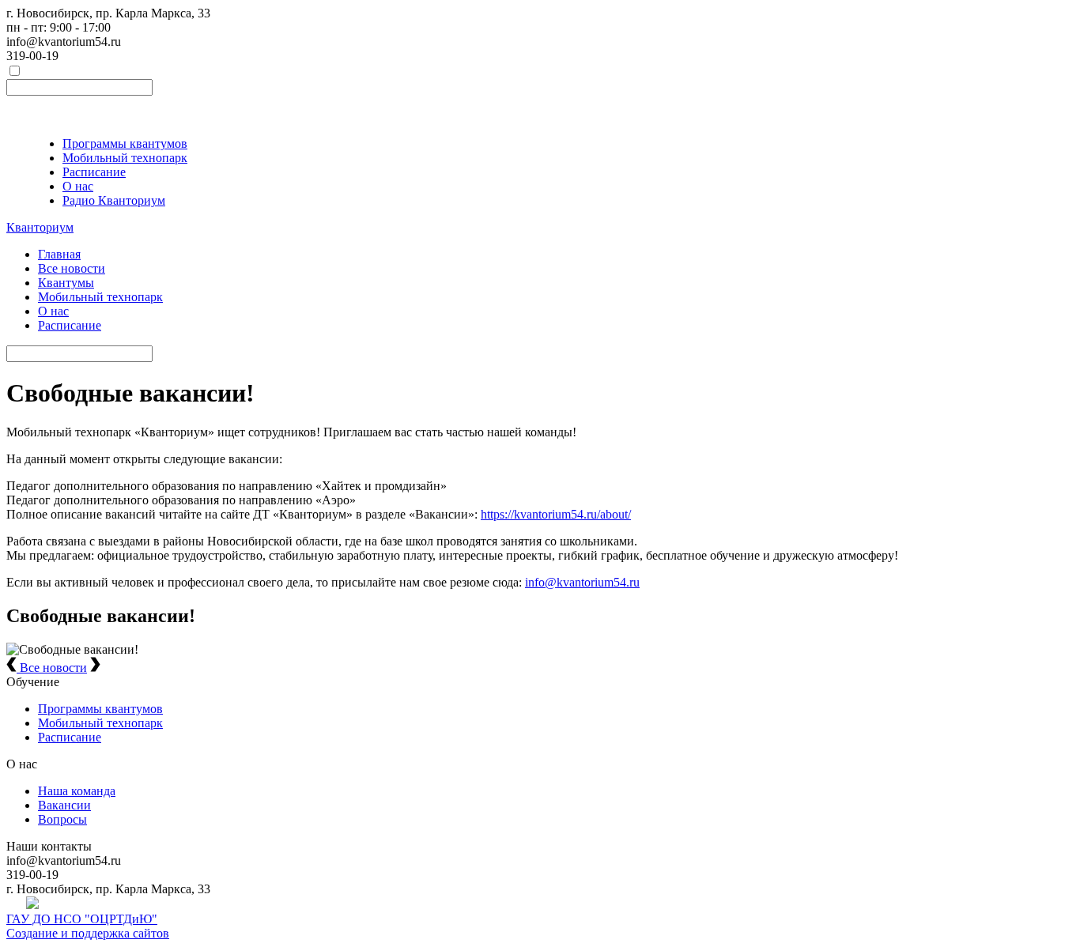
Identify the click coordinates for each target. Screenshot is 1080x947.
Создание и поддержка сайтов (87, 933)
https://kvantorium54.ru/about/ (556, 514)
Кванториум (40, 227)
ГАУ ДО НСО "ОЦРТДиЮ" (81, 919)
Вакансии (64, 805)
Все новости (71, 268)
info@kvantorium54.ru (582, 582)
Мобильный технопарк (124, 157)
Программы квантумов (124, 143)
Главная (59, 254)
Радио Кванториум (113, 200)
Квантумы (66, 282)
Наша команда (76, 791)
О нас (77, 186)
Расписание (94, 172)
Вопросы (62, 819)
